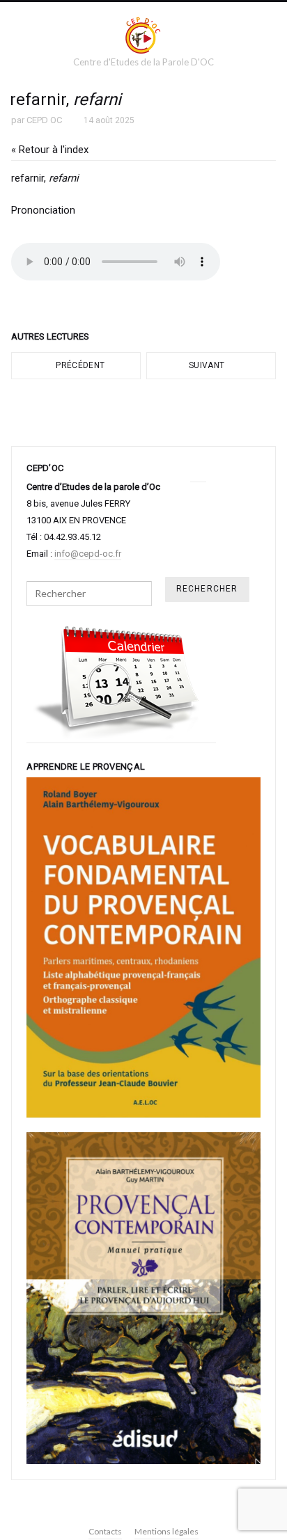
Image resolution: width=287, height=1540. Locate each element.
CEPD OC (44, 120)
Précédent (79, 365)
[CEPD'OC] (143, 35)
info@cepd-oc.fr (87, 553)
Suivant (208, 365)
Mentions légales (166, 1531)
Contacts (105, 1531)
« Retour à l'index (49, 149)
